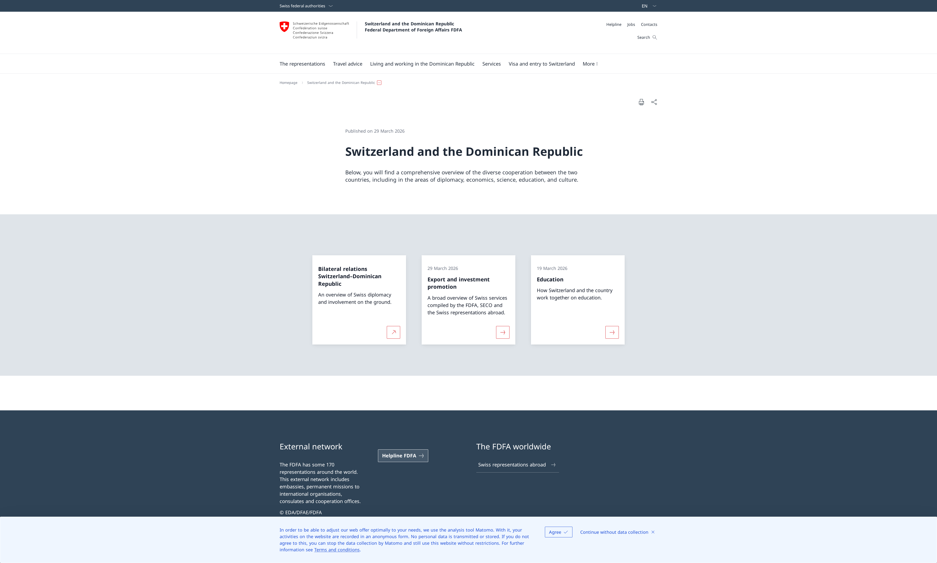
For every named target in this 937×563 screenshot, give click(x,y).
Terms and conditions (337, 550)
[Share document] (654, 102)
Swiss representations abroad (512, 464)
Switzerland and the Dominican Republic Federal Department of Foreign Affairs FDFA (413, 27)
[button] (302, 63)
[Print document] (641, 102)
